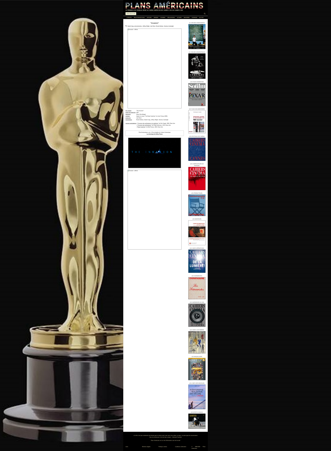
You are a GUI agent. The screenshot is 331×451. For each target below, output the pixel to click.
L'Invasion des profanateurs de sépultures (147, 123)
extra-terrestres (138, 26)
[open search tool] (204, 13)
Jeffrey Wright (145, 26)
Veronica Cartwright (169, 26)
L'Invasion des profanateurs (144, 125)
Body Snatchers (141, 127)
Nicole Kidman (159, 26)
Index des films (130, 13)
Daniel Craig (130, 26)
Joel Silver (152, 26)
